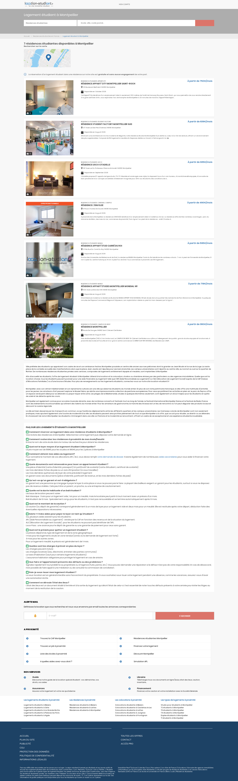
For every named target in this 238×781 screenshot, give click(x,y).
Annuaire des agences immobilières (200, 768)
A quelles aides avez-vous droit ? (56, 661)
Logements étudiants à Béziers (37, 705)
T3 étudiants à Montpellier (172, 710)
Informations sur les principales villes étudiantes (137, 769)
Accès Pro (127, 743)
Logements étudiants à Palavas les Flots (42, 713)
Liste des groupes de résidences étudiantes (172, 769)
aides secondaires (168, 456)
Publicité (25, 743)
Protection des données (34, 751)
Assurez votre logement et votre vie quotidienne (53, 691)
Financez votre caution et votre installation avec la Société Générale (167, 691)
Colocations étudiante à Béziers (129, 705)
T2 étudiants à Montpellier (172, 707)
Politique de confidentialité (37, 755)
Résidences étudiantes (184, 771)
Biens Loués (170, 771)
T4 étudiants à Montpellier (172, 713)
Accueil (24, 735)
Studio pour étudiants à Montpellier (177, 705)
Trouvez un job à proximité (53, 646)
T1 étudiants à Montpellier (172, 718)
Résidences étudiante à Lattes (83, 707)
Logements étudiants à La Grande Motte (42, 710)
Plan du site (27, 739)
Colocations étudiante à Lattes (129, 710)
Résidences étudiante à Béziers (83, 705)
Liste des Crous (144, 768)
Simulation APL (141, 661)
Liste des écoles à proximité (53, 653)
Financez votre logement (146, 646)
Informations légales (33, 759)
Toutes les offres (132, 735)
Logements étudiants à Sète (36, 707)
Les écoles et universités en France (151, 771)
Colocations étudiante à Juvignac (130, 713)
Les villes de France (168, 768)
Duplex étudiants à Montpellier (174, 715)
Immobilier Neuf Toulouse (127, 768)
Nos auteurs (155, 768)
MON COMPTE (124, 4)
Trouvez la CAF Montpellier (52, 638)
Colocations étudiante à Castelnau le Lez (133, 707)
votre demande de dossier (110, 456)
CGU (22, 747)
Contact (126, 739)
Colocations (181, 768)
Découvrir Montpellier (144, 653)
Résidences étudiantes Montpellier (150, 638)
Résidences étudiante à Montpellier (85, 710)
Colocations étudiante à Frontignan (131, 715)
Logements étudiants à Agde (37, 715)
